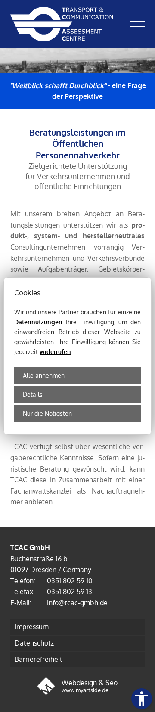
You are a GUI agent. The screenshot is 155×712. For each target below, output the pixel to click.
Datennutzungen (38, 322)
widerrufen (55, 351)
